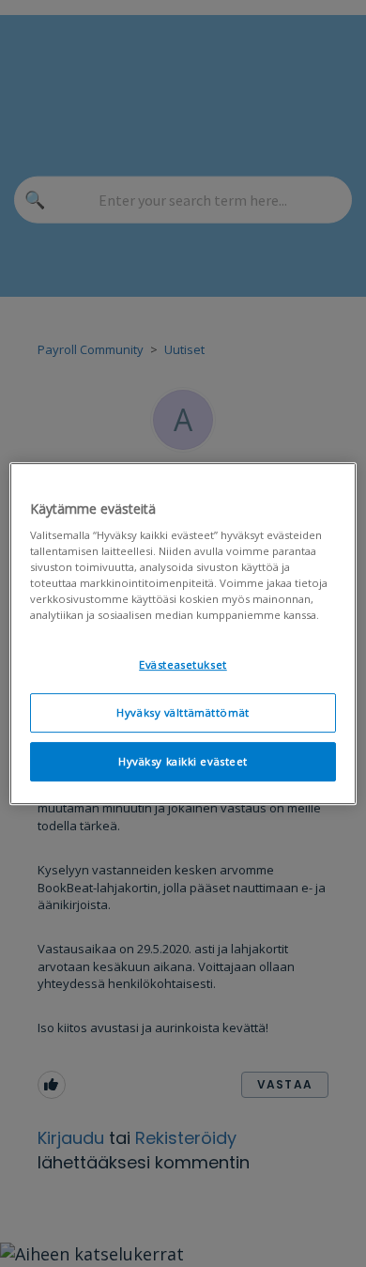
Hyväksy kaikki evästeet (183, 761)
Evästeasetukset (183, 665)
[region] (183, 634)
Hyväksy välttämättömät (183, 713)
